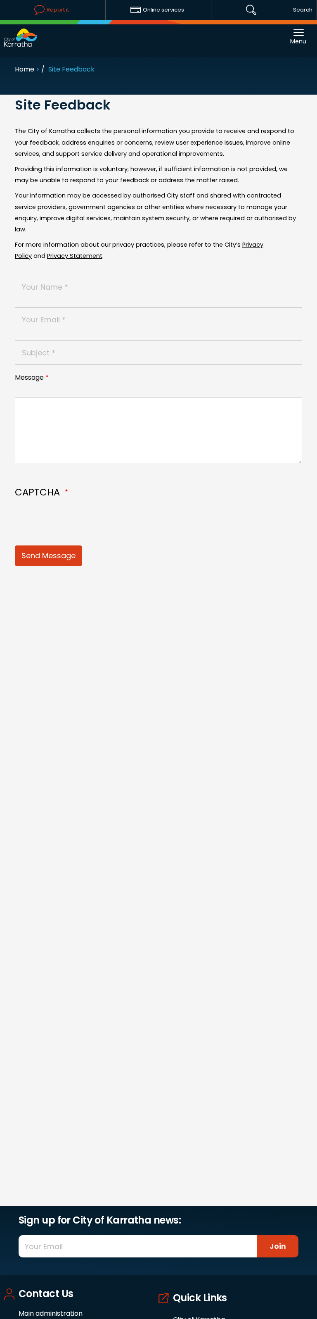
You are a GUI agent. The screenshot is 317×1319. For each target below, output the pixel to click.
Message (29, 377)
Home (24, 69)
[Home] (20, 33)
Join (278, 1246)
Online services (163, 10)
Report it (58, 10)
